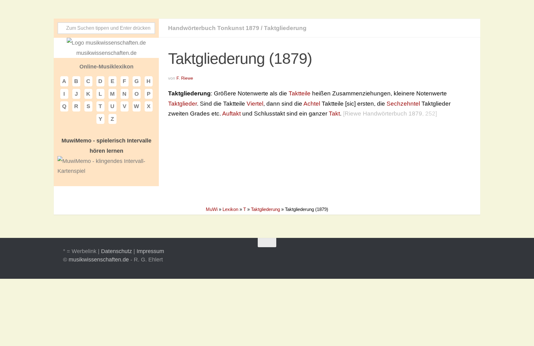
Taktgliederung (285, 28)
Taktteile (300, 93)
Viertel (255, 103)
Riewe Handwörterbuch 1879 (383, 113)
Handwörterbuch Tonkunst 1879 (213, 28)
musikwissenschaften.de (99, 259)
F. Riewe (184, 78)
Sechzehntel (403, 103)
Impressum (150, 251)
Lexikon (230, 209)
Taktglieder (182, 103)
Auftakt (231, 113)
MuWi (212, 209)
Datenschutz (116, 251)
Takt (334, 113)
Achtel (311, 103)
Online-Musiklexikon (106, 67)
